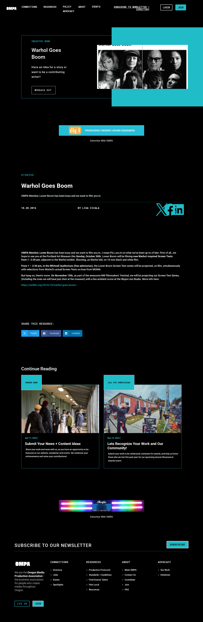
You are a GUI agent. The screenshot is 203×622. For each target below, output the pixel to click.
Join (127, 584)
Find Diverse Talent (98, 579)
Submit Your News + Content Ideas (53, 444)
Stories (27, 174)
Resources (94, 589)
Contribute (130, 579)
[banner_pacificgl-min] (101, 511)
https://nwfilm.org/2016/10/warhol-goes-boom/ (49, 284)
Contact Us (130, 575)
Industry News (41, 41)
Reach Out (44, 90)
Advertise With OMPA (101, 140)
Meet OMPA (131, 570)
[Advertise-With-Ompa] (101, 135)
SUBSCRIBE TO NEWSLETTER (130, 7)
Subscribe (177, 544)
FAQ (127, 589)
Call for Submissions (119, 382)
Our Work (165, 570)
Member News (31, 382)
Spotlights (58, 584)
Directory (57, 570)
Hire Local (94, 584)
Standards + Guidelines (100, 575)
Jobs (55, 575)
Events (56, 579)
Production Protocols (99, 570)
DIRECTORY (142, 9)
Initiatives (165, 575)
